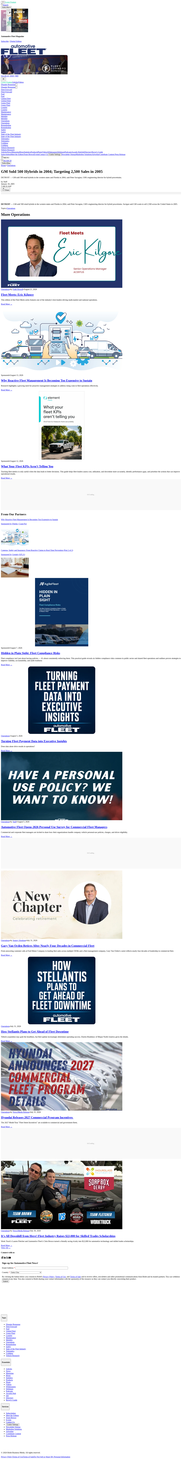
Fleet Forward (6, 90)
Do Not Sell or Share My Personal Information (52, 1457)
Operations (5, 121)
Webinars (61, 152)
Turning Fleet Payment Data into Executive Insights (34, 741)
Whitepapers (52, 152)
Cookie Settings (54, 154)
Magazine (15, 152)
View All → (6, 1248)
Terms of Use (17, 1457)
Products (34, 152)
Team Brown (29, 154)
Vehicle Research (7, 148)
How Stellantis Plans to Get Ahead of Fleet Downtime (35, 1031)
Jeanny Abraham (19, 940)
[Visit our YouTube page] (9, 1258)
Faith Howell (18, 289)
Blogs (21, 152)
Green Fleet (5, 103)
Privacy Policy (6, 1457)
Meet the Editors (17, 154)
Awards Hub (76, 152)
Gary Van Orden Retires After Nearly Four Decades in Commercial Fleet (47, 945)
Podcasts (68, 152)
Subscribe (5, 41)
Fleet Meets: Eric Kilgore (17, 294)
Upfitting (4, 143)
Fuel (2, 94)
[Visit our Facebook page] (2, 1258)
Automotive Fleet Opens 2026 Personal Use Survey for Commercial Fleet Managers (54, 827)
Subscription (6, 154)
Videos (25, 2)
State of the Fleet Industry (11, 134)
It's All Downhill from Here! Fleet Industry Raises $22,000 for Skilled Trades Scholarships (58, 1236)
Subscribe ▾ (6, 7)
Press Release (119, 154)
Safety (3, 130)
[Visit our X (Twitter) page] (7, 1258)
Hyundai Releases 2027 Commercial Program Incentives (37, 1117)
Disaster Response (8, 85)
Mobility (4, 116)
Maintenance (6, 112)
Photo (40, 152)
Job (82, 152)
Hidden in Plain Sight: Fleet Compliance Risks (30, 653)
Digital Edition (16, 41)
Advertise (95, 154)
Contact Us (43, 154)
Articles (19, 2)
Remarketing (6, 125)
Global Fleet (6, 99)
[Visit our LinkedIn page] (4, 1258)
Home (3, 165)
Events (36, 154)
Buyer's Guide (97, 152)
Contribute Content (106, 154)
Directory (88, 152)
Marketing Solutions (84, 154)
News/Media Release (21, 1112)
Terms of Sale (28, 1457)
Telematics (5, 139)
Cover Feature (10, 2)
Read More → (6, 304)
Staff (14, 822)
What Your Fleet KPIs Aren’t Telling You (27, 466)
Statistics (27, 152)
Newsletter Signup (68, 154)
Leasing (4, 107)
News (9, 152)
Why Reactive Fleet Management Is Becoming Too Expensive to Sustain (46, 380)
